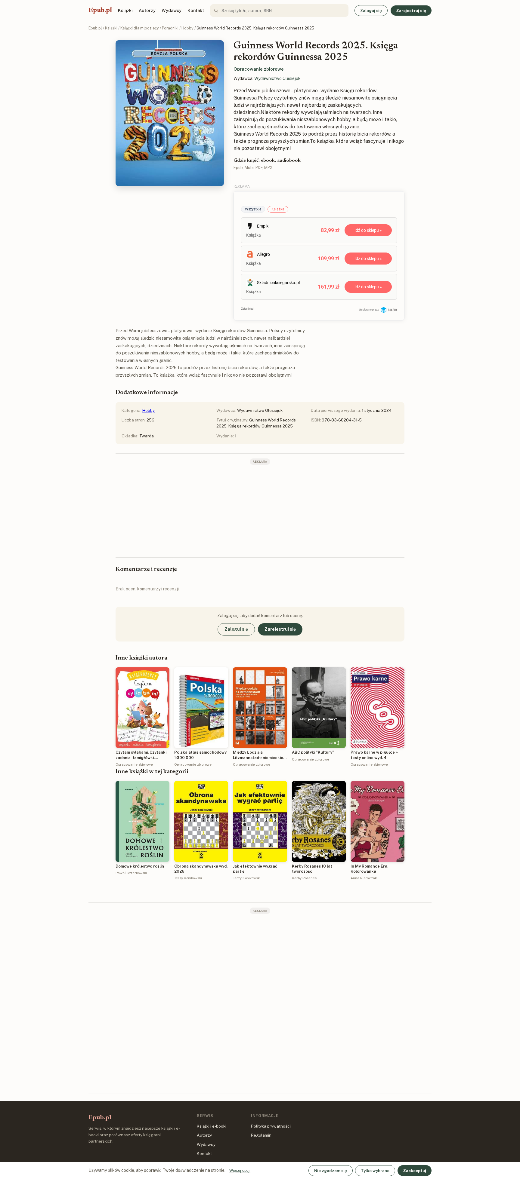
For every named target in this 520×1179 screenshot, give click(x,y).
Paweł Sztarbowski (131, 873)
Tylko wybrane (375, 1170)
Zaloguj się (371, 10)
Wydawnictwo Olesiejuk (277, 78)
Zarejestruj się (411, 10)
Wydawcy (171, 10)
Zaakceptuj (414, 1170)
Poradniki (170, 28)
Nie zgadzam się (330, 1170)
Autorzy (147, 10)
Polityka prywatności (271, 1126)
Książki (125, 10)
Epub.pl (100, 10)
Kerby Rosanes (304, 878)
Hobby (187, 28)
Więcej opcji (239, 1170)
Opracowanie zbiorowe (259, 69)
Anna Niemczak (364, 878)
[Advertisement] (260, 510)
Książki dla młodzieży (139, 28)
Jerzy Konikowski (188, 878)
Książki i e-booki (211, 1126)
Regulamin (261, 1135)
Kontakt (195, 10)
